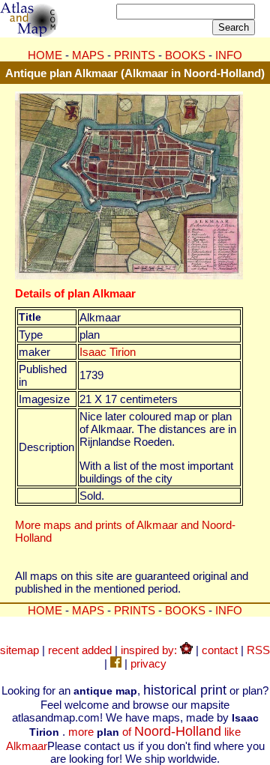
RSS (258, 650)
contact (220, 650)
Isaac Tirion (108, 351)
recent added (80, 650)
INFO (228, 55)
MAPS (88, 55)
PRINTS (134, 55)
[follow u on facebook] (116, 663)
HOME (45, 55)
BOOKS (185, 55)
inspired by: (150, 650)
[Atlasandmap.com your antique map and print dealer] (30, 32)
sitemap (19, 650)
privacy (148, 663)
